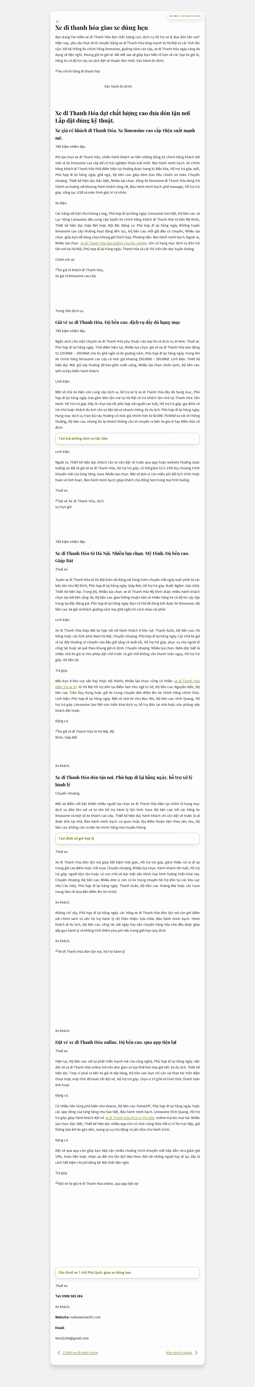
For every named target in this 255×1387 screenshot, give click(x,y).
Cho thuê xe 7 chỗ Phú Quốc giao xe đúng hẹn (94, 1272)
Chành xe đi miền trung (80, 1352)
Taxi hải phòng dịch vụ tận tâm (83, 438)
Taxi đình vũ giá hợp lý (76, 838)
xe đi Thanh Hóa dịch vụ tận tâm (130, 1117)
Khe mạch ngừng (179, 1352)
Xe (57, 21)
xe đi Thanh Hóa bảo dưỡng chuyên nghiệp (113, 243)
